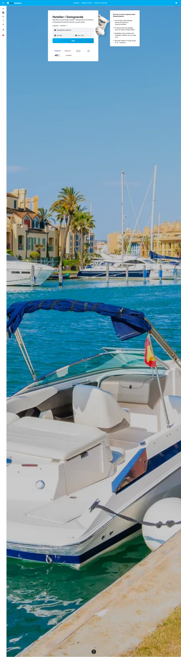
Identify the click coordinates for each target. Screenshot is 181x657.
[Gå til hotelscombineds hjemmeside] (14, 3)
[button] (3, 3)
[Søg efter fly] (3, 9)
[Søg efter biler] (3, 16)
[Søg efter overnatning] (3, 12)
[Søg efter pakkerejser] (3, 20)
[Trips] (3, 30)
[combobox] (60, 26)
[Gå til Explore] (3, 24)
